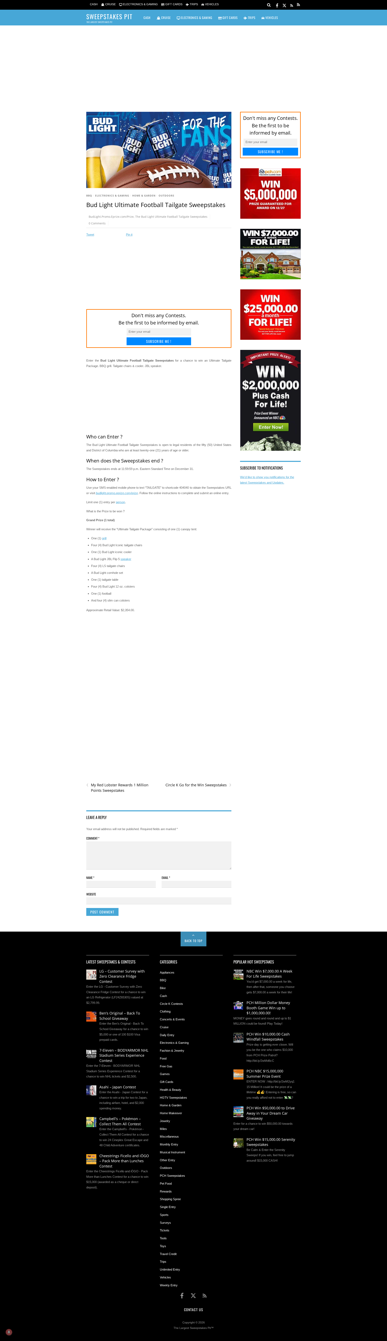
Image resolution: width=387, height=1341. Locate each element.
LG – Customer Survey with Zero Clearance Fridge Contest (122, 976)
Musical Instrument (172, 1152)
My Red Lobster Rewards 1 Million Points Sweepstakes (117, 787)
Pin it (129, 234)
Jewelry (165, 1121)
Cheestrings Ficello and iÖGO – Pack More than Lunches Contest (124, 1160)
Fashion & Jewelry (172, 1050)
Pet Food (166, 1183)
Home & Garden (144, 195)
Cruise (164, 1027)
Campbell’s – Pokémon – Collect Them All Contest (120, 1121)
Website (91, 894)
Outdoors (166, 195)
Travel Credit (168, 1254)
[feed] (291, 5)
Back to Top (194, 940)
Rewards (166, 1191)
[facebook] (277, 5)
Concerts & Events (172, 1019)
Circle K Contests (171, 1003)
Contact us (193, 1309)
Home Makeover (171, 1113)
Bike (163, 988)
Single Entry (168, 1207)
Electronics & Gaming (112, 195)
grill (104, 538)
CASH (93, 4)
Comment (92, 838)
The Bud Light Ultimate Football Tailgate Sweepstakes (171, 217)
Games (165, 1074)
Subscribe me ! (159, 341)
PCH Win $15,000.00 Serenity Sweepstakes (271, 1142)
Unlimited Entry (170, 1269)
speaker (126, 559)
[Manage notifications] (9, 1332)
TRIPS (193, 4)
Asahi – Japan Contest (117, 1087)
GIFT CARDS (173, 4)
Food (163, 1058)
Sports (164, 1215)
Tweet (90, 234)
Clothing (165, 1011)
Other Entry (167, 1160)
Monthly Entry (169, 1144)
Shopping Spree (170, 1199)
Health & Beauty (170, 1089)
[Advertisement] (193, 63)
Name (90, 877)
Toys (163, 1246)
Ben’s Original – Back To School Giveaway (119, 1016)
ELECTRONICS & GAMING (140, 4)
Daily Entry (167, 1035)
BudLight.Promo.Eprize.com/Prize (111, 217)
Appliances (167, 972)
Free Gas (166, 1066)
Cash (163, 996)
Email (166, 877)
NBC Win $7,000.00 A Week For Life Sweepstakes (269, 974)
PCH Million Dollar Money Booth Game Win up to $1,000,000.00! (268, 1007)
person (120, 502)
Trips (163, 1261)
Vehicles (165, 1277)
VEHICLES (211, 4)
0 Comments (97, 223)
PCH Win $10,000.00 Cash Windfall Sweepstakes (268, 1037)
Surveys (165, 1222)
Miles (163, 1129)
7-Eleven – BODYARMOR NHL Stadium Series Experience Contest (123, 1055)
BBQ (89, 195)
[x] (284, 5)
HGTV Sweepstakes (173, 1097)
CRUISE (110, 4)
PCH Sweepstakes (172, 1175)
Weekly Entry (169, 1285)
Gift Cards (166, 1082)
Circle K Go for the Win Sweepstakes (198, 785)
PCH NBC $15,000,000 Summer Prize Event (265, 1074)
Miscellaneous (169, 1136)
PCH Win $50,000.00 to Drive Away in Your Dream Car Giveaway (271, 1113)
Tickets (164, 1230)
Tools (163, 1238)
